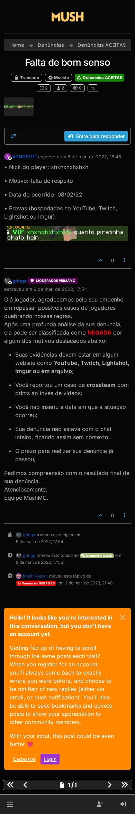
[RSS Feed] (93, 88)
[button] (10, 804)
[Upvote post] (100, 260)
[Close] (122, 617)
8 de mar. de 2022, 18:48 (94, 156)
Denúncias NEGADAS (38, 583)
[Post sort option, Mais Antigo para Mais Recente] (13, 136)
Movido (61, 77)
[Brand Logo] (67, 16)
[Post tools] (125, 260)
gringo (19, 281)
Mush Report (35, 576)
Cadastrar (24, 759)
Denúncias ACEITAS (102, 77)
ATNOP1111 (24, 156)
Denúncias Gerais (98, 556)
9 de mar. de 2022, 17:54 (60, 289)
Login (50, 759)
